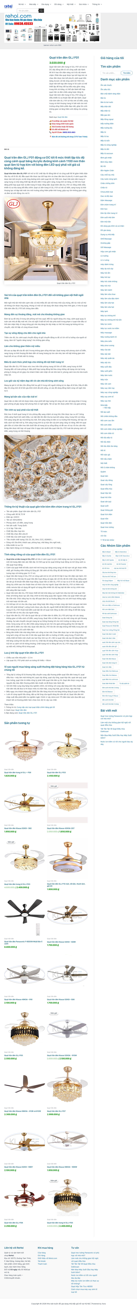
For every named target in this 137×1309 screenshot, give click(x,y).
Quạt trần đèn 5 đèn (108, 638)
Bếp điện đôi (106, 106)
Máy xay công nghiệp (109, 392)
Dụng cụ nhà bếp (107, 234)
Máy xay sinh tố (107, 397)
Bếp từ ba (105, 136)
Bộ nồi (103, 166)
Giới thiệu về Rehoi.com (47, 1258)
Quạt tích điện (106, 514)
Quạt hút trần (106, 497)
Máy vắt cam (106, 384)
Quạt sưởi (104, 506)
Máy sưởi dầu (106, 367)
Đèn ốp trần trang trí (109, 213)
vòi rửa (103, 536)
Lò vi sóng (105, 260)
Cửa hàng (42, 1253)
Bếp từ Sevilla (106, 556)
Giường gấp (105, 243)
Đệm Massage (106, 200)
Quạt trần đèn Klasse (109, 659)
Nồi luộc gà (105, 455)
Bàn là (103, 98)
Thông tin (96, 4)
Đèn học (104, 209)
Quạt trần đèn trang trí (109, 663)
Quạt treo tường (107, 527)
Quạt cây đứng (107, 480)
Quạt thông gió (107, 510)
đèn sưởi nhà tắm (108, 700)
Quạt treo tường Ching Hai (110, 630)
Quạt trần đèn (62, 117)
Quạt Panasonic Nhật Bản (110, 626)
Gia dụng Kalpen (107, 580)
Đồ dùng (57, 4)
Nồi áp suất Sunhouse (109, 613)
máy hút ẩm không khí (109, 589)
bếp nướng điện (107, 123)
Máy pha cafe (106, 341)
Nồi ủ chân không (108, 467)
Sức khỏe (83, 4)
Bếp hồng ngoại (107, 119)
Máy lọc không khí (108, 315)
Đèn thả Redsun (107, 691)
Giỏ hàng (41, 1255)
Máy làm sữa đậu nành (110, 298)
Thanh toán (42, 1264)
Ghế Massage (106, 239)
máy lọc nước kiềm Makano (111, 597)
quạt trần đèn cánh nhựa (110, 650)
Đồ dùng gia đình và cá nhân (112, 226)
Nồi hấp (107, 408)
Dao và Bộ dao (107, 196)
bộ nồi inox (105, 568)
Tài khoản (42, 1261)
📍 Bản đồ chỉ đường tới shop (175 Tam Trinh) (68, 137)
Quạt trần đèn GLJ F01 (28, 713)
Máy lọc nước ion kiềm (110, 328)
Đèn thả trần (106, 222)
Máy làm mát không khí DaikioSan (113, 593)
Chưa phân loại (107, 192)
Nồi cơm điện (106, 425)
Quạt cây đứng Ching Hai (110, 622)
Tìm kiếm (126, 73)
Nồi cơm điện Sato (108, 609)
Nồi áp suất (105, 412)
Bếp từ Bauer (106, 552)
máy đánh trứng (107, 264)
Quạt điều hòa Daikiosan (110, 671)
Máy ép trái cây (107, 269)
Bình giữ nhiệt (106, 158)
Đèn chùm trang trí (108, 205)
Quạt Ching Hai (107, 617)
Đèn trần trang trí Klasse (110, 696)
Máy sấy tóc (106, 362)
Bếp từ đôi (105, 149)
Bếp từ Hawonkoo (121, 552)
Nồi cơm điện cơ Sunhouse (111, 605)
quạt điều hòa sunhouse (110, 679)
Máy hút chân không (109, 281)
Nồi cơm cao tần (107, 420)
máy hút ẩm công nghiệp (110, 584)
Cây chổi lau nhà (107, 175)
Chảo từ (104, 187)
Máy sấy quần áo (107, 358)
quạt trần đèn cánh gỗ (109, 646)
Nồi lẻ (103, 450)
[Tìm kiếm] (41, 11)
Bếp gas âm (105, 115)
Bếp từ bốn (105, 141)
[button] (25, 4)
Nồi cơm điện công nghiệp (111, 429)
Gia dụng (45, 4)
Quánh (103, 472)
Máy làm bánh (106, 290)
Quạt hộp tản (106, 493)
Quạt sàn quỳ (106, 501)
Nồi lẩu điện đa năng (109, 446)
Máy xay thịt (106, 401)
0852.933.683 (69, 132)
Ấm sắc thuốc (106, 85)
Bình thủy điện (106, 162)
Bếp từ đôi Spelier (108, 560)
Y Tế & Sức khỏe (107, 540)
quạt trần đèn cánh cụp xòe (111, 642)
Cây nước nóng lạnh (109, 179)
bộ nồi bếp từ (122, 560)
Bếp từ (103, 132)
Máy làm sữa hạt (107, 303)
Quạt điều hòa (106, 489)
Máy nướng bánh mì (109, 337)
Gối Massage (106, 247)
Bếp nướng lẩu (106, 128)
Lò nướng (104, 256)
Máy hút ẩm (105, 273)
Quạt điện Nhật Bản (108, 683)
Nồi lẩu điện (105, 442)
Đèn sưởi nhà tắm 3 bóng (110, 687)
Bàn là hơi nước (107, 102)
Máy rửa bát (105, 350)
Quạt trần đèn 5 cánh (109, 634)
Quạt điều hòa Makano (109, 675)
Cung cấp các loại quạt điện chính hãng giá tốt (36, 707)
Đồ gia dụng (106, 230)
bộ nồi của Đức (107, 564)
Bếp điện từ (105, 111)
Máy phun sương (107, 345)
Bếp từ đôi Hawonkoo (123, 556)
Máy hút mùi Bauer (123, 580)
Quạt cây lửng (106, 484)
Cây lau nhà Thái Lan (109, 576)
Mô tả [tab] (6, 149)
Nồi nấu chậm (106, 459)
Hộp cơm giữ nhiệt (108, 251)
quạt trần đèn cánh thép (110, 654)
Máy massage (106, 333)
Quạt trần (104, 519)
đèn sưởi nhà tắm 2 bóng (110, 704)
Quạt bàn (104, 476)
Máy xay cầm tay (108, 388)
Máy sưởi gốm (106, 371)
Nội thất (70, 4)
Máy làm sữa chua (108, 294)
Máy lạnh (104, 311)
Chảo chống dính (107, 183)
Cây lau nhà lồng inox (109, 572)
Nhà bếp (32, 4)
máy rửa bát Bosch (108, 601)
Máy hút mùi (106, 286)
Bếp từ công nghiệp (109, 145)
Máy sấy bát (106, 354)
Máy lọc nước (106, 324)
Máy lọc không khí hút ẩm (111, 320)
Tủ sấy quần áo (124, 683)
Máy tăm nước (106, 375)
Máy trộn (104, 379)
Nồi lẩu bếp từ (106, 437)
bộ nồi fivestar (121, 564)
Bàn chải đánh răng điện (110, 94)
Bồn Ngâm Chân (107, 170)
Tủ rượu (104, 531)
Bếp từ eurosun (107, 153)
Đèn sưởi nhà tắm (108, 217)
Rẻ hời (21, 4)
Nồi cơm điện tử (107, 433)
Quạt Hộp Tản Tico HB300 (82, 1286)
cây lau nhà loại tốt (120, 568)
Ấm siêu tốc (105, 89)
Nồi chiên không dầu (109, 416)
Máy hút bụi (105, 277)
